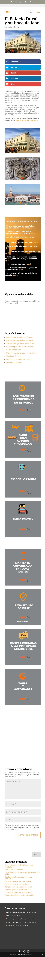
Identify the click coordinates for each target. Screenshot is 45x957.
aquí (32, 228)
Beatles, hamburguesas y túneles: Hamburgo (18, 878)
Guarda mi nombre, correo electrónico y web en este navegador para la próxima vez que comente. (22, 827)
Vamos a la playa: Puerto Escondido (19, 895)
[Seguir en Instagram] (23, 314)
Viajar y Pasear (14, 27)
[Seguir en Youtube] (32, 314)
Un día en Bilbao (13, 356)
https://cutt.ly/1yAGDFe (27, 120)
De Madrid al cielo (13, 362)
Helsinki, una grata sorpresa (18, 359)
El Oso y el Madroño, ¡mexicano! (18, 892)
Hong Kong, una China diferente (19, 337)
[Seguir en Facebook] (13, 314)
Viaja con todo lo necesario (16, 884)
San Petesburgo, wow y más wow (20, 343)
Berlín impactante (13, 349)
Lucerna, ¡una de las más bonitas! (18, 881)
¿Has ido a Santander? (14, 869)
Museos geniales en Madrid (16, 889)
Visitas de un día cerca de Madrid (18, 887)
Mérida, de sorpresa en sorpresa (19, 340)
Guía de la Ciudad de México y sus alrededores (19, 866)
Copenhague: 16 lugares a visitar (19, 346)
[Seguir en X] (23, 321)
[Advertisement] (22, 733)
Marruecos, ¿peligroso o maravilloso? (21, 353)
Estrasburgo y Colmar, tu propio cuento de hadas (22, 873)
